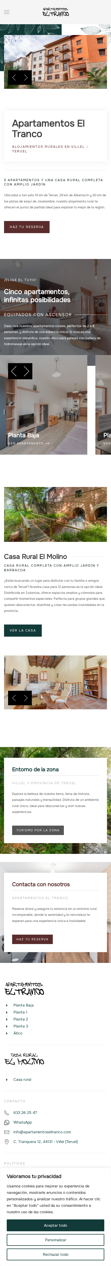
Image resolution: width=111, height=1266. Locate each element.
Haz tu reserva (27, 227)
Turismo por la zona (38, 830)
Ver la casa (23, 630)
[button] (6, 12)
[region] (55, 1216)
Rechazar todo (55, 1254)
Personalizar (55, 1239)
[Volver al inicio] (55, 12)
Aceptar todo (55, 1225)
